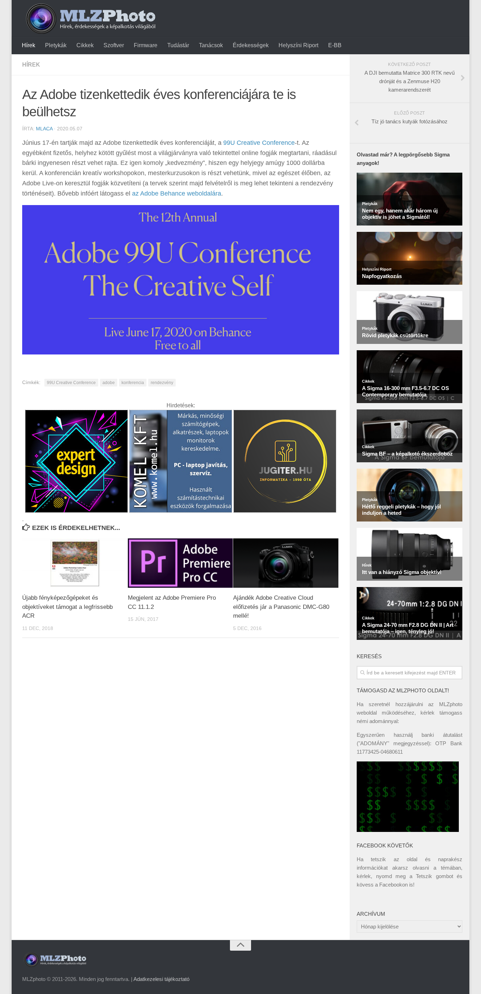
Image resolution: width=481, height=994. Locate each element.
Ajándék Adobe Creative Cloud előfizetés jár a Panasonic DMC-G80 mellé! (281, 606)
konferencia (132, 382)
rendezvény (162, 382)
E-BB (335, 45)
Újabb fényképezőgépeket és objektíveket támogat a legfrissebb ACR (67, 606)
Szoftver (114, 45)
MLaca (44, 128)
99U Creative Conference (259, 142)
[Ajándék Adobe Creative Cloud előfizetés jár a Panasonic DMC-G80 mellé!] (285, 563)
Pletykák (56, 45)
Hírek (28, 45)
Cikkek (85, 45)
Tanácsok (211, 45)
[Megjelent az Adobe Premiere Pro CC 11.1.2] (180, 563)
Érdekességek (251, 45)
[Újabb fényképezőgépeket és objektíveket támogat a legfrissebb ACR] (74, 563)
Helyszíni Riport (298, 45)
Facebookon (393, 885)
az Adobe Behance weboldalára (176, 193)
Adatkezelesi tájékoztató (161, 979)
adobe (108, 382)
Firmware (145, 45)
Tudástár (178, 45)
